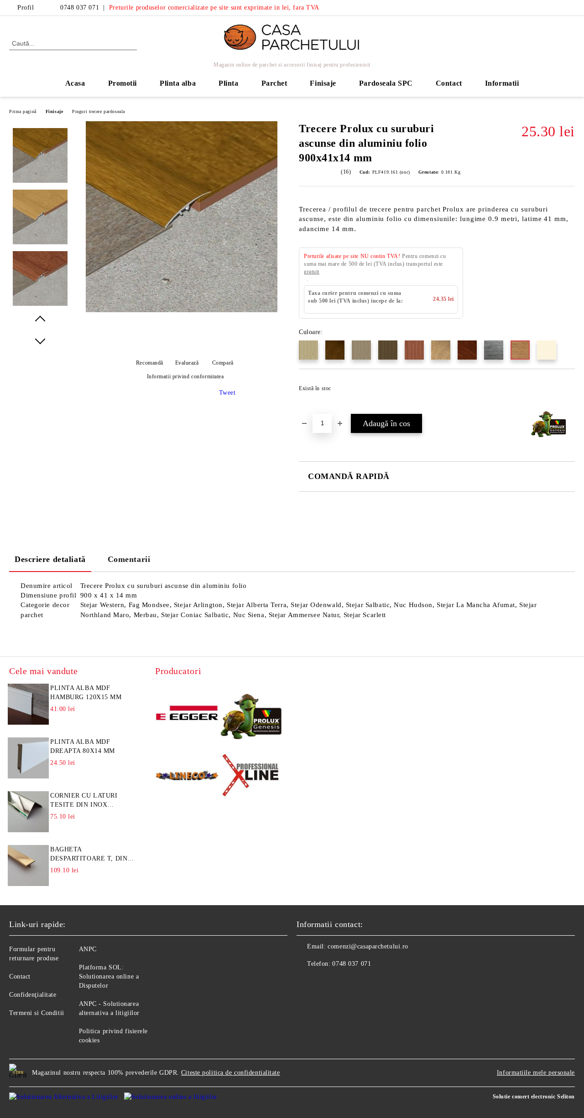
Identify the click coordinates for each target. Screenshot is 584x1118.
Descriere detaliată (50, 559)
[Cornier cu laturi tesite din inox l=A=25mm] (28, 811)
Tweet (227, 392)
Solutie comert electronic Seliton (534, 1096)
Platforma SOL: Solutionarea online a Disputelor (109, 976)
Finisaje (54, 111)
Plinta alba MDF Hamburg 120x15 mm (86, 693)
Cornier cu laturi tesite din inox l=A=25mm (84, 800)
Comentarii (129, 559)
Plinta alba (178, 83)
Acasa (75, 83)
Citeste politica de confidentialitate (230, 1072)
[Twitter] (570, 8)
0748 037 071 (79, 7)
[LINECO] (187, 776)
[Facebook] (556, 8)
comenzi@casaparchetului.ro (368, 946)
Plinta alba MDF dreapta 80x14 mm (82, 746)
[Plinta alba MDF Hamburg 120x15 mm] (28, 704)
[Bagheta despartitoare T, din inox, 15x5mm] (28, 865)
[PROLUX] (251, 714)
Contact (449, 83)
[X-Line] (251, 776)
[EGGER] (187, 714)
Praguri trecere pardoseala (98, 111)
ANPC (88, 949)
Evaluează (187, 363)
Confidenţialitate (33, 994)
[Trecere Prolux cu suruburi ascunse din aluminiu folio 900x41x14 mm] (181, 310)
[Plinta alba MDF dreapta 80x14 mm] (28, 757)
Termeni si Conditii (36, 1013)
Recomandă (149, 363)
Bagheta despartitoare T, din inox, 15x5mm (88, 854)
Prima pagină (22, 111)
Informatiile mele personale (536, 1072)
